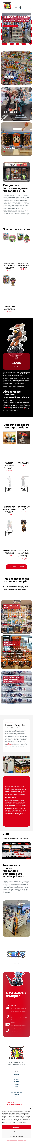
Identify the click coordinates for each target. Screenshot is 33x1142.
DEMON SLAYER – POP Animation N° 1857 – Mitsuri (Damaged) (9, 266)
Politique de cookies (12, 1140)
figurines (14, 616)
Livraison (16, 1094)
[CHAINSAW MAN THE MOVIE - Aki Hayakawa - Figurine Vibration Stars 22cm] (9, 481)
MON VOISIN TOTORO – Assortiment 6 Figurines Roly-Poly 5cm (9, 465)
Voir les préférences (16, 1136)
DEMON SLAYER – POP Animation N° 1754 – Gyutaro (23, 265)
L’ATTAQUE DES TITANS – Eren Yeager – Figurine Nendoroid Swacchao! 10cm (23, 554)
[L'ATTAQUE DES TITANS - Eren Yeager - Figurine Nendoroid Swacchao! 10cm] (23, 525)
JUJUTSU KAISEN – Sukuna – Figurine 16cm (24, 508)
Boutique (16, 1084)
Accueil (16, 1074)
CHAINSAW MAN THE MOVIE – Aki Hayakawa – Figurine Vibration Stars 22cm (9, 509)
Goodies (16, 1079)
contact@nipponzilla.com (14, 1104)
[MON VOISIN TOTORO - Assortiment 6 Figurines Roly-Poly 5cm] (9, 437)
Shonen (7, 407)
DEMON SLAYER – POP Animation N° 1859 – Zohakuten (9, 308)
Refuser (16, 1132)
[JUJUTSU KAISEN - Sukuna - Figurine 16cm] (23, 481)
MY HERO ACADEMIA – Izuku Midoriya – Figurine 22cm (9, 552)
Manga (16, 1077)
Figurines (16, 1082)
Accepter (16, 1127)
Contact (16, 1086)
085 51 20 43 (10, 1102)
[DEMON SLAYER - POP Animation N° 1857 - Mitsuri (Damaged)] (9, 237)
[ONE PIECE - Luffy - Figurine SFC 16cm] (23, 437)
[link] (16, 850)
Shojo (4, 409)
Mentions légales (22, 1140)
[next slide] (26, 967)
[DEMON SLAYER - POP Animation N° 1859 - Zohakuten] (9, 280)
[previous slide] (6, 967)
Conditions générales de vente (16, 1097)
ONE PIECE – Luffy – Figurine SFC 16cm (24, 463)
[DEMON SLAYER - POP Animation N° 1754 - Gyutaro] (23, 237)
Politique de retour (16, 1092)
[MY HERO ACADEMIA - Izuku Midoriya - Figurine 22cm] (9, 525)
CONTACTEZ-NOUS (10, 26)
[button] (30, 1108)
